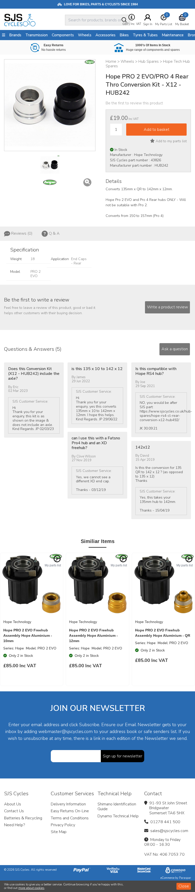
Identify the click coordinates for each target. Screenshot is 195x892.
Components (63, 35)
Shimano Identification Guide (117, 806)
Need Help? (14, 825)
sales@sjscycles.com (169, 831)
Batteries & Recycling (23, 818)
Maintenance (173, 35)
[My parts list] (57, 559)
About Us (12, 804)
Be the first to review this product (134, 103)
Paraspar (185, 878)
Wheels (84, 35)
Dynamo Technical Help (118, 816)
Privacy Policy (63, 825)
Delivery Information (68, 804)
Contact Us (14, 811)
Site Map (59, 832)
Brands (15, 35)
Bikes (124, 35)
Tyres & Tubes (145, 35)
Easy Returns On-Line (70, 811)
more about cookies (31, 888)
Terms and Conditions (70, 818)
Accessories (105, 35)
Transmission (36, 35)
